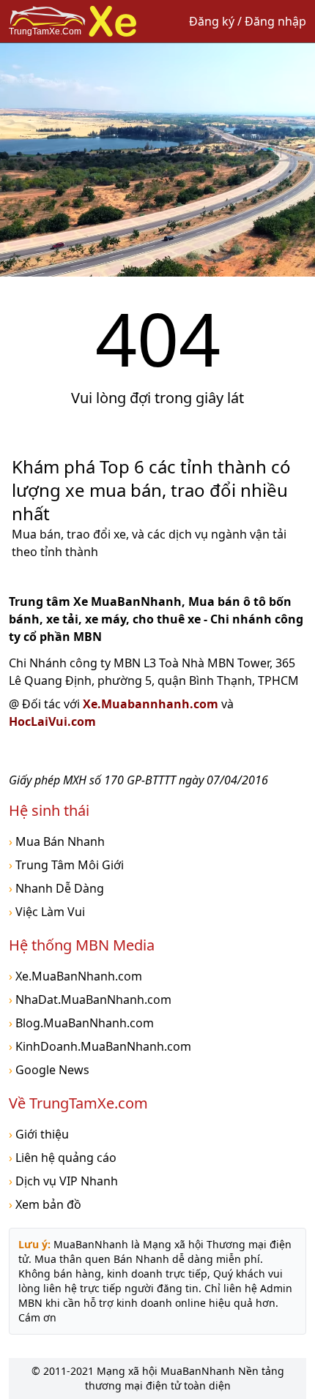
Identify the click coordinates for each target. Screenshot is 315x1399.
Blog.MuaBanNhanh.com (81, 1023)
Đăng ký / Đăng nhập (247, 21)
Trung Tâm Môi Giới (66, 865)
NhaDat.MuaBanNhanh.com (90, 999)
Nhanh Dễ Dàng (56, 888)
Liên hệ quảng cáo (62, 1157)
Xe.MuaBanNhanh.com (75, 976)
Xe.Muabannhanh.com (152, 704)
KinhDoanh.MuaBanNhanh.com (100, 1046)
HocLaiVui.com (52, 721)
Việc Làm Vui (47, 912)
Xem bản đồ (45, 1204)
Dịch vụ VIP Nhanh (63, 1181)
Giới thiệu (39, 1134)
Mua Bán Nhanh (57, 841)
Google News (49, 1070)
